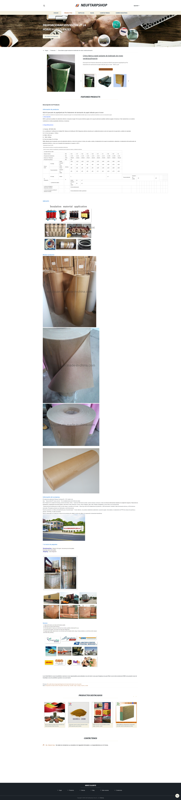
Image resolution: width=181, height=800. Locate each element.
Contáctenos (105, 13)
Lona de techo (88, 676)
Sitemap (102, 797)
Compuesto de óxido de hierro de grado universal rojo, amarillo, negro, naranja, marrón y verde (66, 685)
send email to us (107, 69)
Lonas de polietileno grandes (55, 677)
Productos (68, 13)
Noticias (81, 13)
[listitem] (90, 80)
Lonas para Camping (97, 676)
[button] (44, 6)
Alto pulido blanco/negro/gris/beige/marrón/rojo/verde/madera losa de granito (64, 684)
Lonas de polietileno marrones (59, 676)
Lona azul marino (66, 677)
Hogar (56, 13)
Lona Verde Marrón (47, 676)
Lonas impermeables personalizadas (76, 676)
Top (177, 795)
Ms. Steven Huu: (50, 745)
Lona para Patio (106, 676)
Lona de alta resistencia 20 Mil (118, 676)
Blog (92, 13)
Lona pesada (129, 676)
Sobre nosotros (121, 13)
